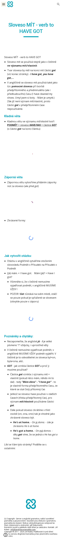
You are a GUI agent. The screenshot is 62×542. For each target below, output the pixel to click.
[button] (3, 4)
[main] (31, 29)
